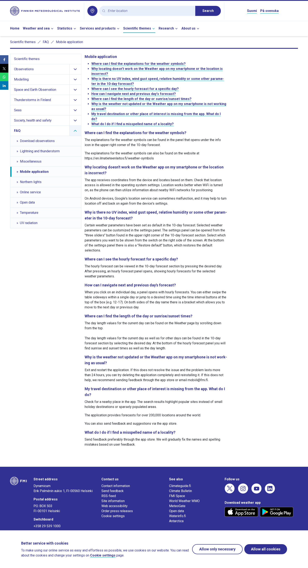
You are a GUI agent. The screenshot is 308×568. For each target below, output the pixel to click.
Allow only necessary (217, 549)
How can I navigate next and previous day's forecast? (133, 94)
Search (208, 11)
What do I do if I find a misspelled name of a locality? (132, 124)
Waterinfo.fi (177, 516)
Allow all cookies (265, 549)
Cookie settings (113, 516)
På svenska (269, 11)
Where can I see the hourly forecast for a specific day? (135, 89)
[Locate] (92, 11)
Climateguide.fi (180, 486)
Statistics (64, 28)
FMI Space (177, 496)
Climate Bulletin (180, 491)
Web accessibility (114, 506)
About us (188, 28)
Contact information (115, 486)
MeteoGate (177, 506)
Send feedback (112, 491)
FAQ (46, 42)
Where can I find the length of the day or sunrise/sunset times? (141, 99)
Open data (176, 511)
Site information (113, 501)
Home (14, 28)
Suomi (252, 11)
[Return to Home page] (45, 11)
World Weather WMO (184, 501)
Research (166, 28)
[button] (4, 59)
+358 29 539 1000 (47, 526)
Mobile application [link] (69, 42)
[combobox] (150, 10)
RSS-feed (108, 496)
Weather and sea (36, 28)
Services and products (98, 28)
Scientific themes (137, 28)
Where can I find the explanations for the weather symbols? (138, 64)
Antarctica (176, 521)
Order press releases (117, 511)
